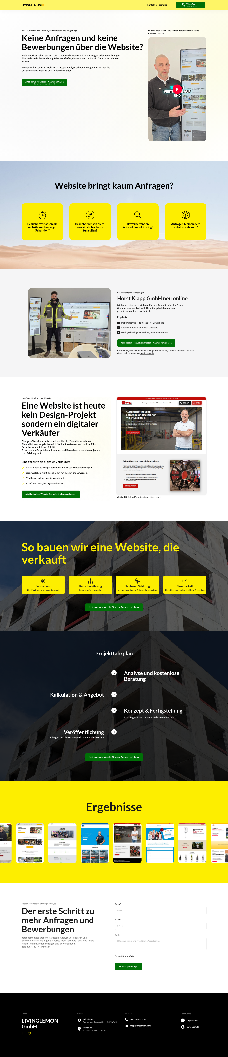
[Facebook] (24, 1033)
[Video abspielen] (177, 89)
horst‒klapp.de (147, 353)
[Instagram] (30, 1033)
